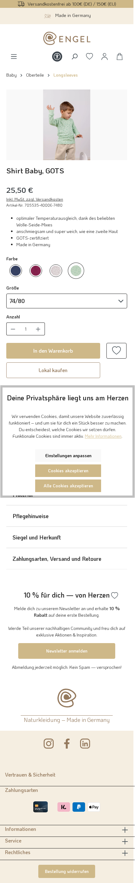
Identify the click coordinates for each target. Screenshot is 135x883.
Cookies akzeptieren (68, 471)
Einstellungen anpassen (68, 455)
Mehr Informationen (103, 436)
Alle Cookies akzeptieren (68, 486)
